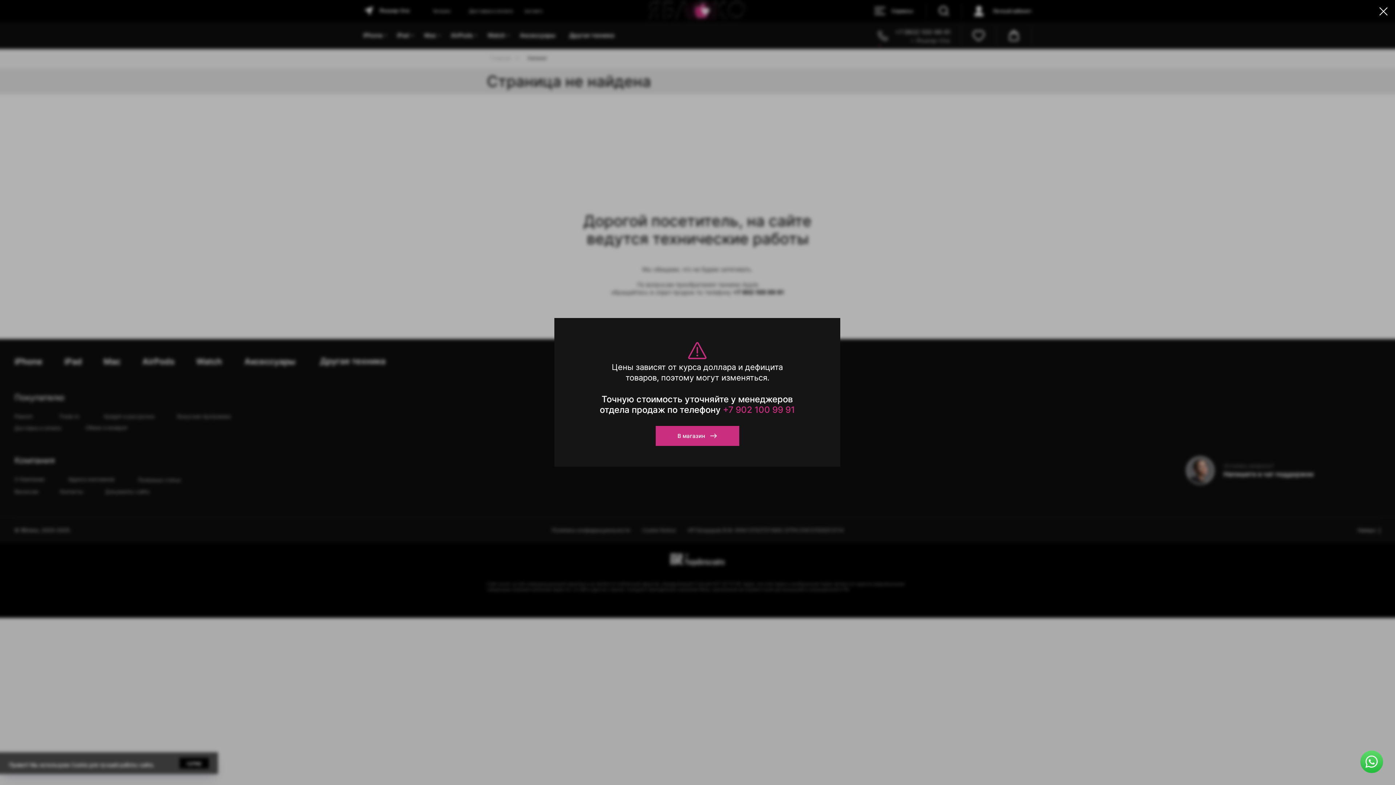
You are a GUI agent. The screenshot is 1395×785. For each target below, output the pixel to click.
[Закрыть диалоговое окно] (1383, 11)
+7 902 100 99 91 (759, 409)
